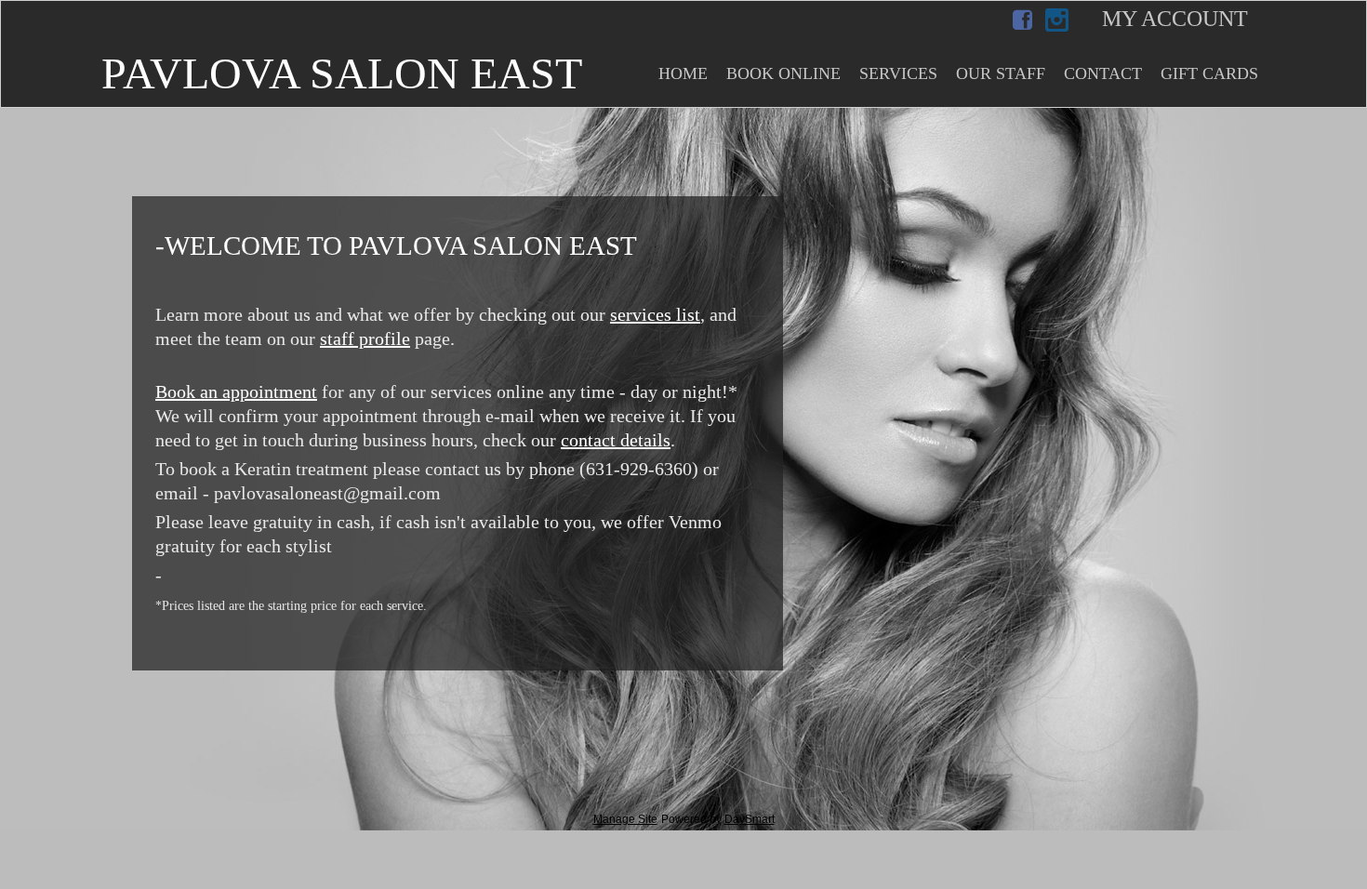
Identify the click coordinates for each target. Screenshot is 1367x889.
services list (655, 314)
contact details (615, 440)
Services (898, 73)
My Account (1175, 19)
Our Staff (1000, 73)
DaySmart (749, 819)
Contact (1103, 73)
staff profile (365, 338)
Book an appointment (236, 391)
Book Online (783, 73)
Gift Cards (1209, 73)
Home (683, 73)
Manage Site (625, 819)
